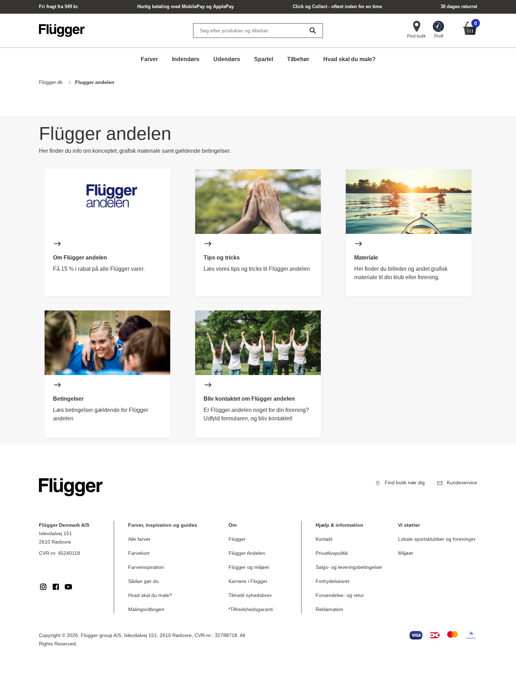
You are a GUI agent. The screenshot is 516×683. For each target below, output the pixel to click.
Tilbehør (298, 59)
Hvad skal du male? (349, 59)
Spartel (263, 59)
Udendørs (226, 59)
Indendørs (185, 59)
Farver (149, 59)
